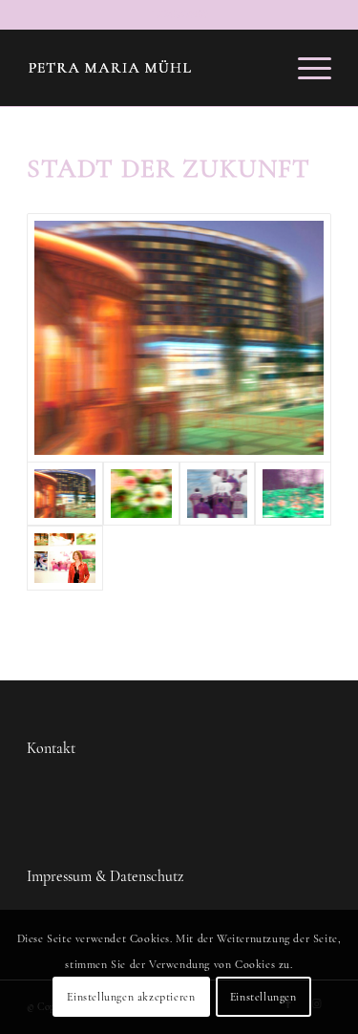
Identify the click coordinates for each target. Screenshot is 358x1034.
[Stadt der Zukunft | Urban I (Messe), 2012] (179, 338)
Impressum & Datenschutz (105, 876)
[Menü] (305, 68)
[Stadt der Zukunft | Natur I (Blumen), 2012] (141, 494)
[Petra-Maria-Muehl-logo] (148, 68)
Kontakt (51, 748)
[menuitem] (305, 68)
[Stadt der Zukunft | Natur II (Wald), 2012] (293, 494)
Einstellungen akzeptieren (131, 996)
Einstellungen (263, 996)
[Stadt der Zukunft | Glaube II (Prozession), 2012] (217, 494)
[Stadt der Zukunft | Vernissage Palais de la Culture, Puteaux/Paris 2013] (65, 558)
